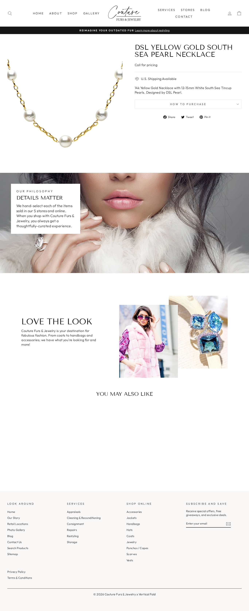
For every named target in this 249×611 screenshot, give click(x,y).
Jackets (131, 518)
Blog (205, 10)
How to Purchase (188, 104)
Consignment (75, 524)
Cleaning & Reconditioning (84, 518)
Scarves (132, 554)
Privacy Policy (16, 571)
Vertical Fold (147, 594)
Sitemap (12, 554)
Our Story (13, 518)
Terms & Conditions (19, 577)
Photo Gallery (16, 530)
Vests (130, 560)
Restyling (73, 536)
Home (38, 13)
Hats (130, 530)
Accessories (134, 512)
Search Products (17, 548)
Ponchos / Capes (137, 548)
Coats (130, 536)
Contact (184, 16)
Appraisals (74, 512)
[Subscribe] (228, 523)
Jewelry (132, 542)
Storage (72, 542)
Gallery (91, 13)
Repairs (72, 530)
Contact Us (14, 542)
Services (167, 10)
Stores (188, 10)
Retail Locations (17, 524)
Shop (73, 13)
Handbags (133, 524)
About (55, 13)
